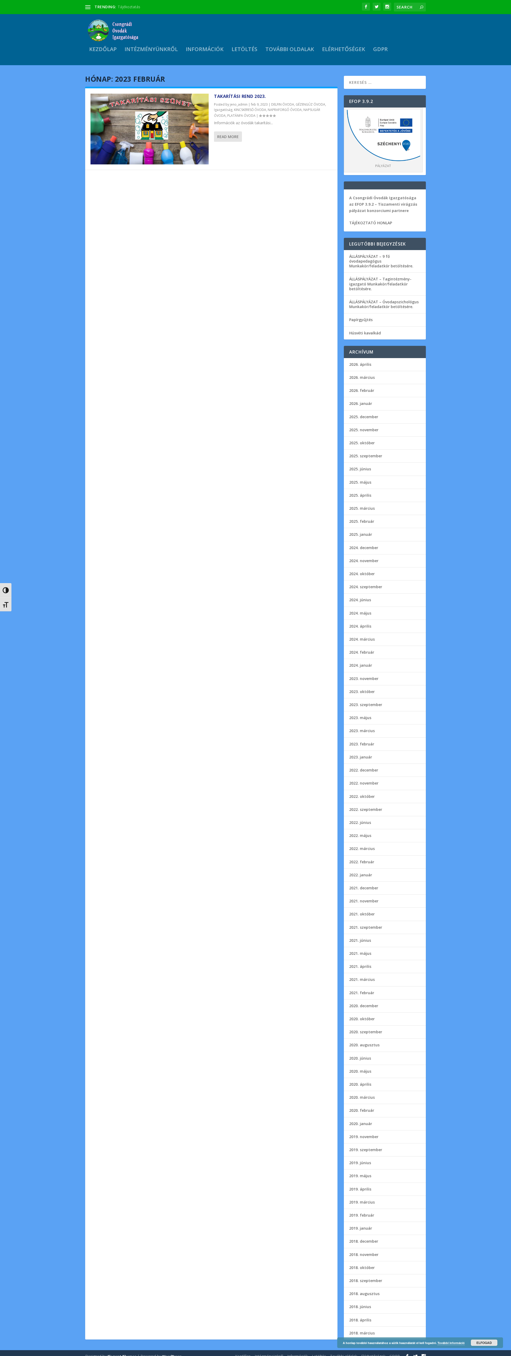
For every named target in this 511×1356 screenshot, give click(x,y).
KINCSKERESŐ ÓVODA (250, 109)
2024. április (360, 626)
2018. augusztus (364, 1293)
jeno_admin (239, 104)
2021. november (363, 900)
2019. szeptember (365, 1149)
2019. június (360, 1162)
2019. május (360, 1175)
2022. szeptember (365, 809)
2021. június (360, 940)
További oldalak (289, 50)
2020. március (362, 1097)
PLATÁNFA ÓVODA (241, 115)
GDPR (380, 50)
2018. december (363, 1241)
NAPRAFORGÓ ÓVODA (285, 109)
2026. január (360, 403)
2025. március (362, 508)
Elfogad (484, 1342)
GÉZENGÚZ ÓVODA (310, 104)
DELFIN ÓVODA (282, 104)
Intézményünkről (151, 50)
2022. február (361, 861)
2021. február (361, 992)
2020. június (360, 1058)
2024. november (363, 560)
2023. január (360, 757)
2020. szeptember (365, 1031)
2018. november (363, 1254)
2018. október (362, 1267)
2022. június (360, 822)
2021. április (360, 966)
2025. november (363, 429)
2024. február (361, 652)
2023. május (360, 717)
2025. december (363, 416)
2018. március (362, 1333)
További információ (451, 1343)
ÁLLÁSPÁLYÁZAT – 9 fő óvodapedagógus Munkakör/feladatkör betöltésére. (381, 261)
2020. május (360, 1071)
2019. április (360, 1189)
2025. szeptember (365, 455)
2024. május (360, 613)
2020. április (360, 1084)
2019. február (361, 1215)
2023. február (361, 744)
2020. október (362, 1018)
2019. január (360, 1228)
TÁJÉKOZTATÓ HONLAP (370, 222)
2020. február (361, 1110)
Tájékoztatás (129, 6)
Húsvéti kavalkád (365, 332)
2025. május (360, 482)
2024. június (360, 599)
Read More (228, 136)
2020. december (363, 1005)
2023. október (362, 691)
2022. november (363, 783)
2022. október (362, 796)
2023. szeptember (365, 704)
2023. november (363, 678)
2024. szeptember (365, 586)
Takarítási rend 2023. (240, 96)
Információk (205, 50)
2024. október (362, 573)
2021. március (362, 979)
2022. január (360, 874)
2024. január (360, 665)
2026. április (360, 364)
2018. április (360, 1319)
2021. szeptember (365, 927)
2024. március (362, 639)
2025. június (360, 468)
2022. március (362, 848)
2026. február (361, 390)
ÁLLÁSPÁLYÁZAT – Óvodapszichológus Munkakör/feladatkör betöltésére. (384, 304)
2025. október (362, 442)
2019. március (362, 1202)
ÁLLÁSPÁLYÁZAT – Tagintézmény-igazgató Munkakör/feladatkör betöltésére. (380, 283)
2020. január (360, 1123)
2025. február (361, 521)
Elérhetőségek (343, 50)
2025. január (360, 534)
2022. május (360, 835)
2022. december (363, 770)
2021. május (360, 953)
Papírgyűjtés (361, 319)
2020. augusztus (364, 1044)
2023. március (362, 730)
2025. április (360, 495)
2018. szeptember (365, 1280)
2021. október (362, 914)
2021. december (363, 887)
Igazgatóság (223, 109)
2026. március (362, 377)
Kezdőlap (103, 50)
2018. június (360, 1306)
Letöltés (244, 50)
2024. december (363, 547)
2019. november (363, 1136)
